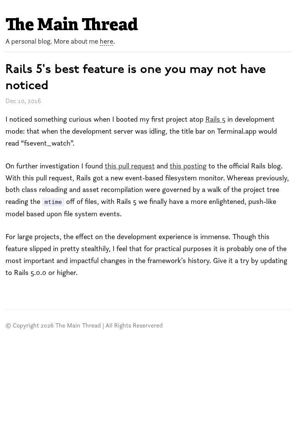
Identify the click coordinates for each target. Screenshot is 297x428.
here (106, 41)
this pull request (130, 165)
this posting (188, 165)
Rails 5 (215, 119)
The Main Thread (71, 24)
